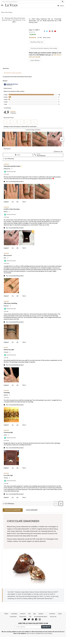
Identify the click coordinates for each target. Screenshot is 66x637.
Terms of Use (53, 616)
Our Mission (52, 613)
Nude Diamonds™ (32, 510)
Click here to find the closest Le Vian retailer (44, 48)
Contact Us (22, 613)
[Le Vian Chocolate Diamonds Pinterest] (33, 619)
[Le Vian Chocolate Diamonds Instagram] (40, 619)
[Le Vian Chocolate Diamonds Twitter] (29, 619)
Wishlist (6, 613)
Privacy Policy (22, 616)
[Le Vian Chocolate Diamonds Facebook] (36, 619)
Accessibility (14, 613)
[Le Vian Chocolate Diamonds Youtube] (25, 619)
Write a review (46, 37)
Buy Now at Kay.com (37, 42)
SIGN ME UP (46, 627)
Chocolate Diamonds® (13, 510)
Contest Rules (13, 616)
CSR (30, 616)
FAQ (29, 613)
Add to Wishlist (35, 60)
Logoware (40, 613)
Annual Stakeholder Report (40, 616)
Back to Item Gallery (6, 12)
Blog (34, 613)
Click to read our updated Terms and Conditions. (40, 633)
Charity (60, 613)
